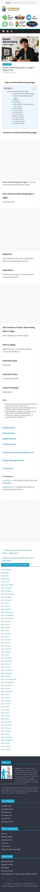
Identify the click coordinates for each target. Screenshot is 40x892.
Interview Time (18, 113)
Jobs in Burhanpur (7, 612)
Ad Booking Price (6, 840)
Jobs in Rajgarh (6, 701)
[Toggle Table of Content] (33, 88)
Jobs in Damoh (6, 621)
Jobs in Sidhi (5, 734)
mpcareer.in (7, 480)
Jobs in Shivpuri (6, 731)
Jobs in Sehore (5, 716)
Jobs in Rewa (5, 707)
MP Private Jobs (6, 570)
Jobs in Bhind (5, 606)
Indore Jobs (5, 576)
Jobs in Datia (5, 624)
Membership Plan (7, 837)
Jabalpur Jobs (5, 579)
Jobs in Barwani (6, 600)
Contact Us (4, 843)
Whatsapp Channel (7, 861)
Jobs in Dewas (5, 627)
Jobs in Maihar (6, 664)
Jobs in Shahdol (6, 722)
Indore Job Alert (19, 119)
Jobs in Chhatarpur (7, 615)
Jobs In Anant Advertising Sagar (18, 91)
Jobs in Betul (5, 603)
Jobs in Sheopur (6, 728)
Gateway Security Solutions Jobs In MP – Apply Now (18, 559)
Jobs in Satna (5, 713)
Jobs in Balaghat (6, 597)
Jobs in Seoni (5, 719)
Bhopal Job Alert (19, 117)
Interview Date (18, 111)
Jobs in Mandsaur (7, 670)
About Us (4, 834)
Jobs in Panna (5, 694)
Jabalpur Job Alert (20, 121)
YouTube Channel (7, 871)
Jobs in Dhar (5, 630)
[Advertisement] (20, 160)
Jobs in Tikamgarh (7, 740)
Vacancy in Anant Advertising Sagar (24, 94)
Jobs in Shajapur (6, 725)
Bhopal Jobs (5, 573)
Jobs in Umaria (6, 746)
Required (16, 100)
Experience (17, 102)
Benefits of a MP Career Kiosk (10, 849)
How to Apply (18, 108)
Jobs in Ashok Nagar (7, 594)
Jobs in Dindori (6, 634)
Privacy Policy (5, 846)
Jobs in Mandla (6, 667)
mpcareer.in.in (6, 818)
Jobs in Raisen (5, 697)
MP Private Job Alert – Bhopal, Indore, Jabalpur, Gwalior (19, 874)
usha (14, 72)
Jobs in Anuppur (6, 591)
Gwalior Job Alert (19, 123)
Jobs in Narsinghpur (7, 682)
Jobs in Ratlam (5, 704)
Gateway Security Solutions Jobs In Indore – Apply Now (17, 551)
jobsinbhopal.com (7, 822)
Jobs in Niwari (5, 688)
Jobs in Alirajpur (6, 588)
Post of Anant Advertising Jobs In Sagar (23, 97)
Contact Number (19, 115)
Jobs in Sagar (7, 64)
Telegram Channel (7, 864)
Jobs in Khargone (6, 661)
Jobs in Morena (6, 676)
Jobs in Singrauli (6, 737)
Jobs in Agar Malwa (7, 585)
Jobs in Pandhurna (7, 691)
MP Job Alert (5, 868)
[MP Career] (3, 31)
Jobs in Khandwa (6, 658)
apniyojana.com (8, 487)
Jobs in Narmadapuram (8, 679)
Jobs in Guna (5, 637)
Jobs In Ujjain (5, 743)
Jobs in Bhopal (5, 609)
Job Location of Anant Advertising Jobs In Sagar (23, 105)
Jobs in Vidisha (6, 749)
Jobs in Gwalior (6, 640)
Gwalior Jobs (5, 582)
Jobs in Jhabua (5, 652)
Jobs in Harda (5, 643)
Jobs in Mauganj (6, 673)
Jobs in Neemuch (6, 685)
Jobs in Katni (5, 655)
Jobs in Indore (5, 646)
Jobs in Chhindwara (7, 618)
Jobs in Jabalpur (6, 649)
